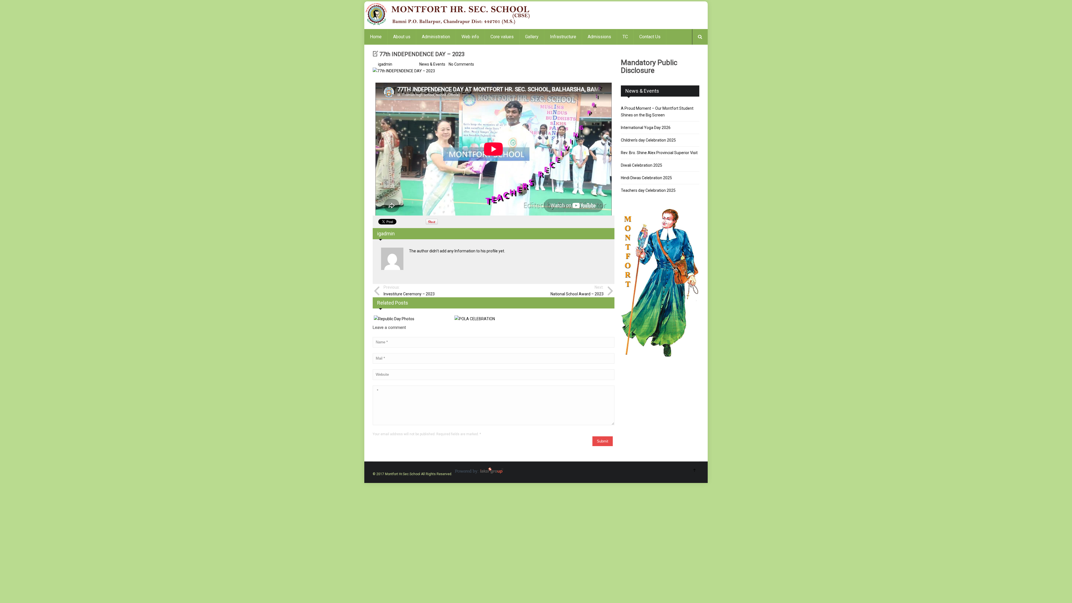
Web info (470, 36)
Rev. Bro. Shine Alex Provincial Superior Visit (659, 152)
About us (401, 36)
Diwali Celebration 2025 (641, 165)
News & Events (432, 64)
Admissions (599, 36)
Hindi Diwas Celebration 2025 (646, 178)
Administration (436, 36)
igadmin (385, 64)
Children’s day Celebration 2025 (648, 140)
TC (625, 36)
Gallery (532, 36)
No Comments (461, 64)
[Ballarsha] (448, 25)
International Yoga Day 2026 (646, 127)
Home (376, 36)
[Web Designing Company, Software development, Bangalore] (478, 474)
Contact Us (650, 36)
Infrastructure (563, 36)
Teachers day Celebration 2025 (648, 190)
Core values (502, 36)
